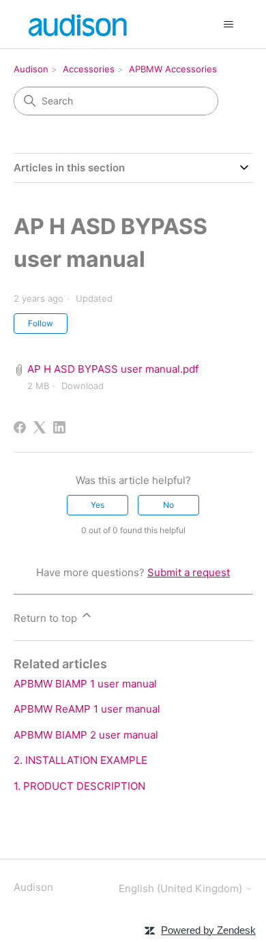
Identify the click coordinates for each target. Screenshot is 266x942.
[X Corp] (39, 427)
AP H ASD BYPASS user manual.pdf (112, 368)
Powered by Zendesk (208, 930)
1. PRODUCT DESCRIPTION (79, 786)
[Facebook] (20, 427)
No (168, 505)
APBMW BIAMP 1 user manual (85, 683)
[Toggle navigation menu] (229, 24)
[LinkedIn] (59, 427)
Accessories (89, 68)
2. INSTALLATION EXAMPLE (80, 760)
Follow (40, 323)
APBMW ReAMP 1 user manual (87, 708)
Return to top (47, 618)
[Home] (79, 24)
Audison (31, 68)
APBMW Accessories (173, 68)
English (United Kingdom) (182, 888)
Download (82, 385)
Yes (97, 505)
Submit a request (188, 572)
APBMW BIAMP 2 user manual (86, 734)
